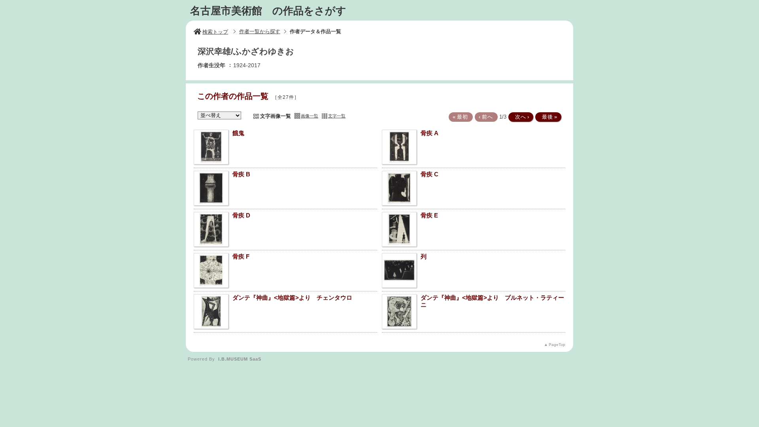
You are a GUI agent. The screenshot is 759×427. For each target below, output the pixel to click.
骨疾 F (240, 256)
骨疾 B (241, 174)
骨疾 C (429, 174)
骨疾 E (429, 215)
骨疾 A (429, 133)
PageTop (557, 344)
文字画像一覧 (275, 116)
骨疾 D (241, 215)
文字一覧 (337, 115)
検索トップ (215, 32)
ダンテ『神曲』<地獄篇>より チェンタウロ (292, 297)
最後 (547, 117)
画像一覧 (309, 115)
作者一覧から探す (259, 31)
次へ (520, 117)
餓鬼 (238, 133)
